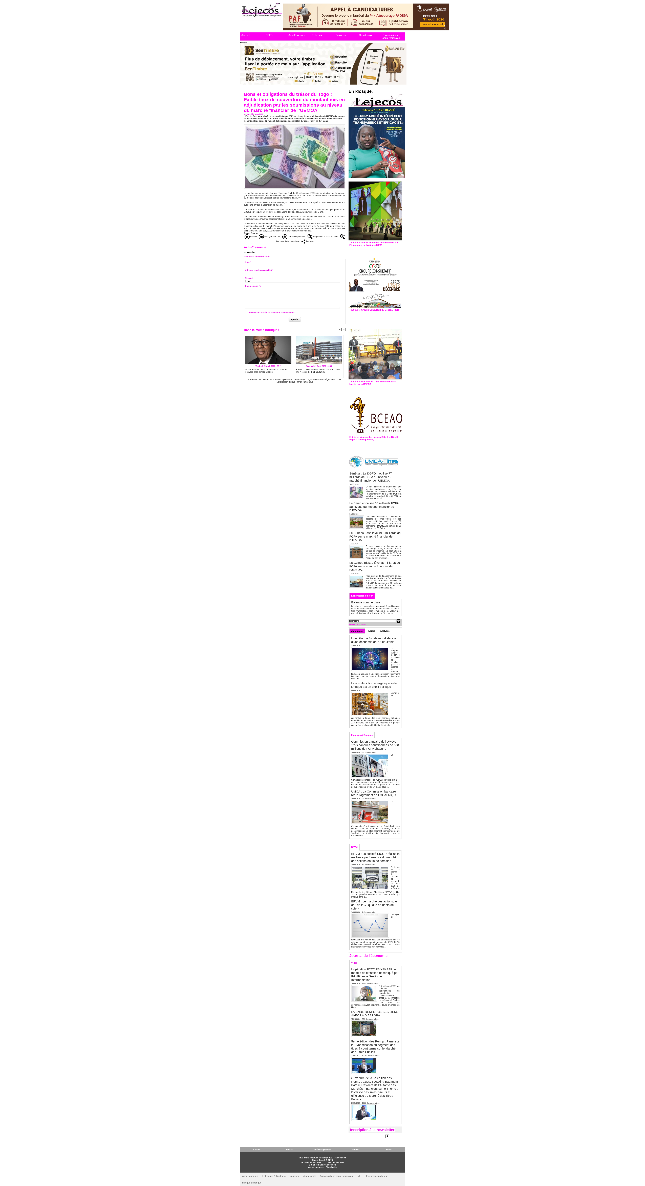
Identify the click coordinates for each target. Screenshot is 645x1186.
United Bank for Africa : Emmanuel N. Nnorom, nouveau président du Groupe (266, 370)
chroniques (357, 631)
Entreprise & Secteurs (273, 379)
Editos (371, 631)
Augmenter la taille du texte (325, 236)
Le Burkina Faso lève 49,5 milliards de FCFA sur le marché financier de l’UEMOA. (375, 536)
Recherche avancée (357, 624)
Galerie (289, 1150)
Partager (309, 241)
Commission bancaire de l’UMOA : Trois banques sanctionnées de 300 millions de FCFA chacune (375, 745)
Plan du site (331, 1167)
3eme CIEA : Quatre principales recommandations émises (370, 249)
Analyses (385, 631)
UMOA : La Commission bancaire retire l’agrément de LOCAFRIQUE (374, 793)
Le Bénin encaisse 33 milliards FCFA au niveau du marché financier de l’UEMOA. (374, 507)
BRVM (354, 847)
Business (340, 35)
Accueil (245, 35)
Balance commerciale (365, 602)
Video (354, 963)
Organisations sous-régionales (391, 36)
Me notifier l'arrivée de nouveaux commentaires (272, 312)
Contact (388, 1150)
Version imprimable (296, 236)
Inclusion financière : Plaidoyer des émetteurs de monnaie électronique (373, 388)
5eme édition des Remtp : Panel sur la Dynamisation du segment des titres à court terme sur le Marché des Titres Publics (375, 1047)
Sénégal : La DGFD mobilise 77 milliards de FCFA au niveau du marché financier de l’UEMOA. (370, 477)
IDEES (268, 35)
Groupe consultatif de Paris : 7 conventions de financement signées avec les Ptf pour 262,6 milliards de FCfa (373, 318)
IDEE (338, 379)
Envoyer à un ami (272, 236)
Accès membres (316, 1167)
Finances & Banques (362, 735)
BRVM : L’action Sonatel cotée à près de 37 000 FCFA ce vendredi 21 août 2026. (318, 370)
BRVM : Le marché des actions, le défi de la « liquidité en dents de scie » (374, 905)
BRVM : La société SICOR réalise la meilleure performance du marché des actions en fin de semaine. (375, 857)
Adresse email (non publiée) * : (259, 270)
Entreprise (317, 35)
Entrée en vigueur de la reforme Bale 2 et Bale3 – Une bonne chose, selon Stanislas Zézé (375, 446)
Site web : (249, 278)
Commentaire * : (253, 286)
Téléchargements (322, 1150)
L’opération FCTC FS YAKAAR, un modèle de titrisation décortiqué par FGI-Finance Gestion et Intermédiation (374, 975)
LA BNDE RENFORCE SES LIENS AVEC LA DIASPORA (374, 1013)
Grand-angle (366, 35)
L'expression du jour (285, 382)
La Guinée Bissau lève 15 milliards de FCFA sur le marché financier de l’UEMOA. (374, 566)
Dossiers (288, 379)
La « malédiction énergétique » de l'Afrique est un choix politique (374, 685)
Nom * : (248, 262)
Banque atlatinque (304, 382)
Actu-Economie (296, 35)
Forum (355, 1150)
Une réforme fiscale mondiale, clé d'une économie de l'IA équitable (373, 640)
